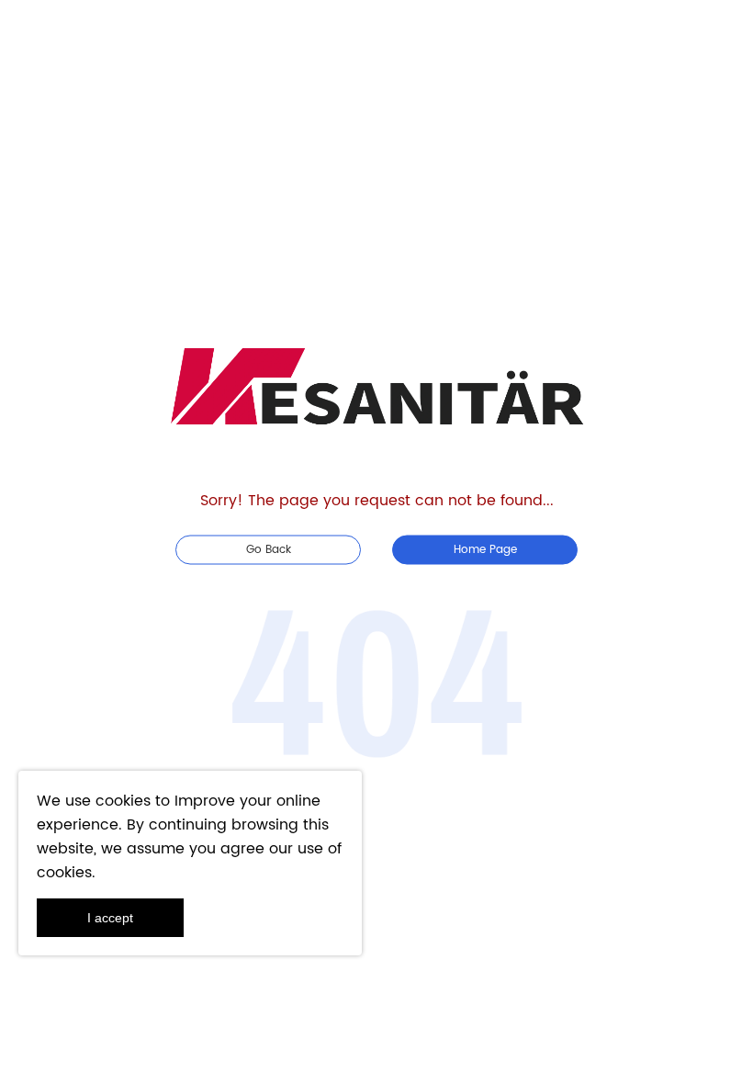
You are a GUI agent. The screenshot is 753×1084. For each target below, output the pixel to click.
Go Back (268, 550)
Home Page (485, 550)
